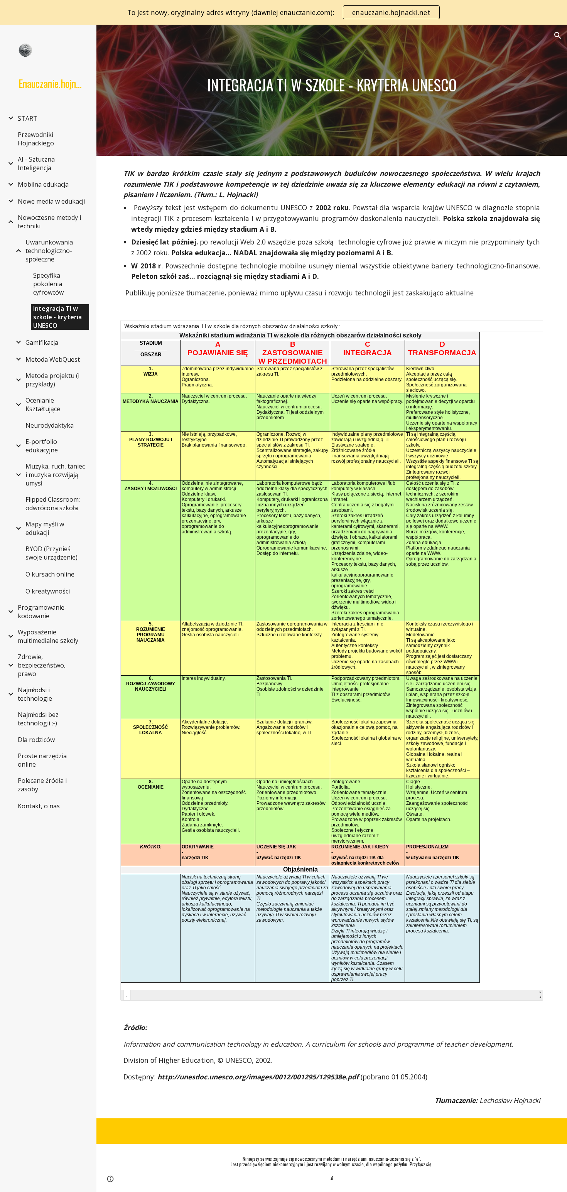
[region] (283, 12)
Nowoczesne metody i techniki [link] (49, 221)
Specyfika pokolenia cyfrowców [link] (48, 284)
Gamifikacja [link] (41, 342)
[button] (557, 35)
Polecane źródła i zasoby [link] (42, 784)
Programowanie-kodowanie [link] (42, 611)
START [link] (27, 118)
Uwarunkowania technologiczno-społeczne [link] (49, 250)
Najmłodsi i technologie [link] (35, 694)
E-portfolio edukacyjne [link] (41, 445)
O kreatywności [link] (47, 591)
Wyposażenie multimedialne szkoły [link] (48, 636)
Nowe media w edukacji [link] (51, 201)
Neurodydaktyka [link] (49, 425)
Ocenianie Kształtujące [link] (42, 404)
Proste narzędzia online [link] (42, 760)
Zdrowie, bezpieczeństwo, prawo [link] (42, 665)
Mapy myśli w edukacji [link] (44, 528)
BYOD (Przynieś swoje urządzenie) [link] (51, 553)
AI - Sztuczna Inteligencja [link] (36, 163)
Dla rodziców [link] (36, 739)
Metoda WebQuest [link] (52, 359)
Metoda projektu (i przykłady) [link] (52, 379)
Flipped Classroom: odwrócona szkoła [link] (52, 503)
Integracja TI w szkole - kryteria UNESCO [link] (57, 317)
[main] (331, 85)
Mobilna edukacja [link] (43, 184)
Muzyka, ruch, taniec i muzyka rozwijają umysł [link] (55, 474)
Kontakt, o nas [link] (39, 806)
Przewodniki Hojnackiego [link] (36, 138)
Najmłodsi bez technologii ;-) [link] (38, 718)
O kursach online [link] (49, 574)
